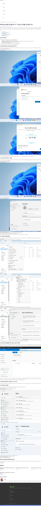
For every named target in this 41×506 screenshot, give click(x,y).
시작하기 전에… (3, 31)
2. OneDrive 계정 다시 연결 (4, 32)
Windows (1, 26)
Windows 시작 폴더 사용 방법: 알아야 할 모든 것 (22, 467)
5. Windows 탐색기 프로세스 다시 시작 (6, 34)
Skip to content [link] (1, 0)
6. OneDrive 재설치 (4, 35)
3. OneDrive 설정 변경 (4, 33)
